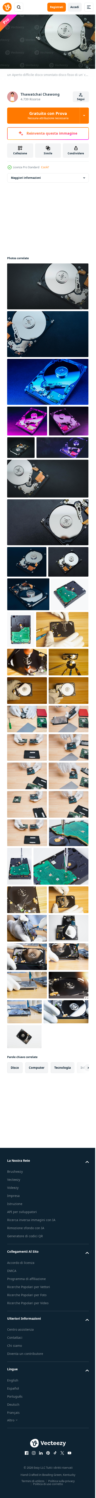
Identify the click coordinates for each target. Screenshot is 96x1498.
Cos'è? (45, 167)
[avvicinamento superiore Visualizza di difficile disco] (27, 1291)
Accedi (74, 7)
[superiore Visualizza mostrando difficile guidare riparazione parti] (27, 787)
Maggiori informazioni (26, 176)
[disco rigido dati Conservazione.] (26, 590)
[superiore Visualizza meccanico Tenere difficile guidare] (27, 815)
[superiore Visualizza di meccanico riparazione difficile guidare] (33, 726)
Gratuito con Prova (48, 115)
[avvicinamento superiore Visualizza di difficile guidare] (27, 759)
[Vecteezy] (7, 7)
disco (15, 1487)
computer (36, 1487)
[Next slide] (78, 1487)
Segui (81, 99)
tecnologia (62, 1487)
